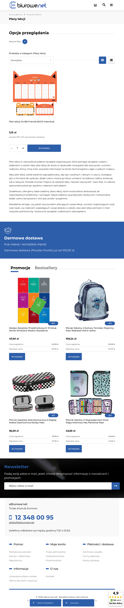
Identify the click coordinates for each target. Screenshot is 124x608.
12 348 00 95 (33, 517)
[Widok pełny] (111, 60)
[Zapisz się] (116, 486)
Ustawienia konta (55, 556)
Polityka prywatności (20, 552)
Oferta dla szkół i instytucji (23, 580)
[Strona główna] (28, 4)
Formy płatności (91, 556)
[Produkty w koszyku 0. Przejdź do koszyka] (95, 5)
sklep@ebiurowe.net (21, 522)
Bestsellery (46, 267)
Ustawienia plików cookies (23, 576)
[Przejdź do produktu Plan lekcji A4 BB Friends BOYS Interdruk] (35, 93)
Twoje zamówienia (55, 552)
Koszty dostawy (91, 560)
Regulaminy (15, 560)
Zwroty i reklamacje (19, 556)
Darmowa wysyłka (92, 552)
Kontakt (50, 576)
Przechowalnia (53, 560)
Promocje (20, 267)
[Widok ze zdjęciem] (102, 60)
